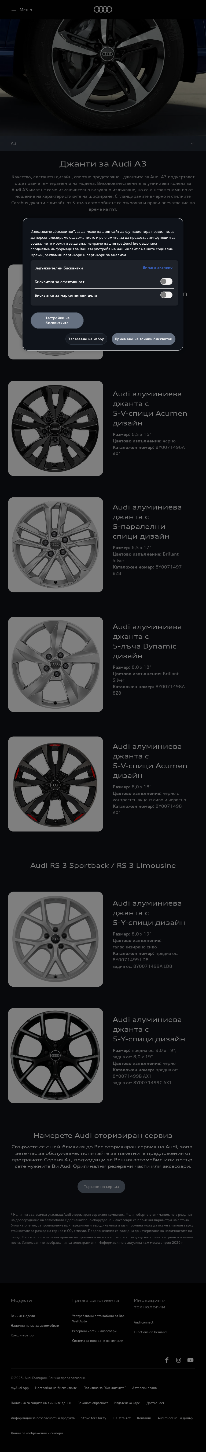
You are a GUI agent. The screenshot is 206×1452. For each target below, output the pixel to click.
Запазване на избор (86, 339)
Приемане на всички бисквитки (143, 339)
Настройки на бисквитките (57, 320)
